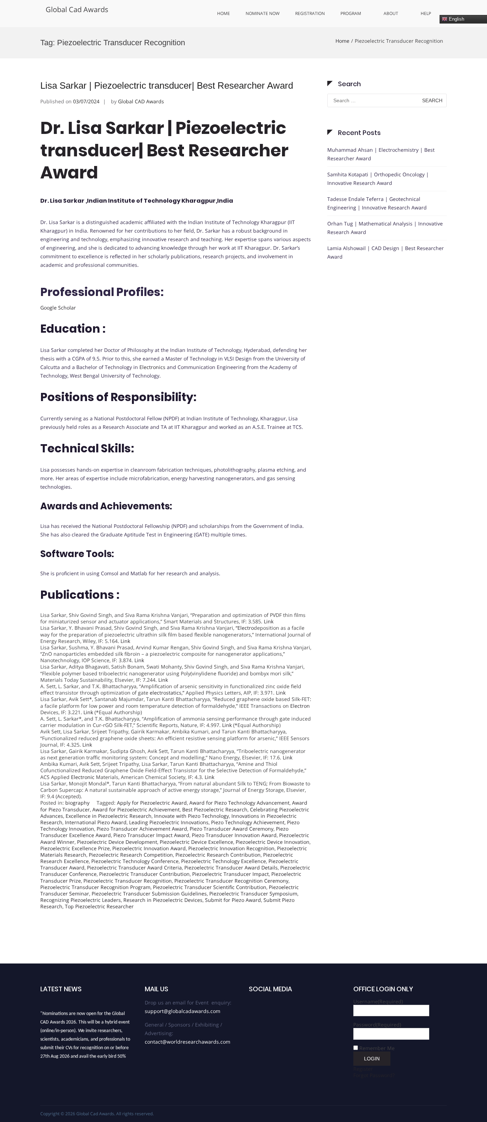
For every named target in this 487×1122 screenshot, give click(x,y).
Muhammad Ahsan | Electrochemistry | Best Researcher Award (381, 154)
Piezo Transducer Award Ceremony (231, 828)
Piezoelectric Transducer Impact (230, 874)
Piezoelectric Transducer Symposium (253, 893)
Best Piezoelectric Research (214, 809)
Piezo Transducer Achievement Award (142, 828)
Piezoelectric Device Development (117, 841)
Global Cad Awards (77, 9)
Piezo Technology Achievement (247, 822)
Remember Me (377, 1048)
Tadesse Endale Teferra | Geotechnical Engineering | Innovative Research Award (377, 203)
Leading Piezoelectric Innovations (169, 822)
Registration (310, 13)
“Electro (245, 627)
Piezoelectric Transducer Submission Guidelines (149, 893)
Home (223, 13)
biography (77, 802)
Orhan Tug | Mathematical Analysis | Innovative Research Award (385, 227)
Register (363, 1068)
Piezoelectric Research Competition (131, 854)
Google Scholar (58, 307)
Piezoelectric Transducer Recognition (127, 880)
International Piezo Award (96, 822)
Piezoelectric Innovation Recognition (231, 848)
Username (378, 1001)
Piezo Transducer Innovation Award (234, 835)
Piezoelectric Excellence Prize (75, 848)
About (391, 13)
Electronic (82, 777)
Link (268, 621)
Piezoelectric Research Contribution (218, 854)
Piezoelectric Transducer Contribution (144, 874)
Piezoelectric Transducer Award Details (231, 867)
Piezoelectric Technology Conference (135, 861)
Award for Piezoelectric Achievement (136, 809)
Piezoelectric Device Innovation (272, 841)
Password (377, 1024)
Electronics (152, 367)
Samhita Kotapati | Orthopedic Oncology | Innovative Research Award (378, 178)
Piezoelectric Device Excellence (196, 841)
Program (350, 13)
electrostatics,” (167, 692)
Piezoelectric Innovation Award (149, 848)
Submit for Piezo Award (233, 900)
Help (426, 13)
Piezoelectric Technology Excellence (223, 861)
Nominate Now (263, 13)
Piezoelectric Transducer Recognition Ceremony (231, 880)
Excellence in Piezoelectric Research (109, 815)
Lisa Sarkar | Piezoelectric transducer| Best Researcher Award (166, 85)
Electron (300, 705)
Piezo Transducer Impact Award (151, 835)
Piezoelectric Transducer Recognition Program (95, 887)
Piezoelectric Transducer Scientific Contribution (209, 887)
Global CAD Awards (141, 101)
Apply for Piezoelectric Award (152, 802)
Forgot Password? (374, 1075)
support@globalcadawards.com (182, 1011)
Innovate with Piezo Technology (191, 815)
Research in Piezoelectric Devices (163, 900)
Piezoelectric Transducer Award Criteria (134, 867)
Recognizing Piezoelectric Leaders (80, 900)
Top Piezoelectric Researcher (99, 906)
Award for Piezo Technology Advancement (239, 802)
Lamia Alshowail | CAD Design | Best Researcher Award (385, 252)
